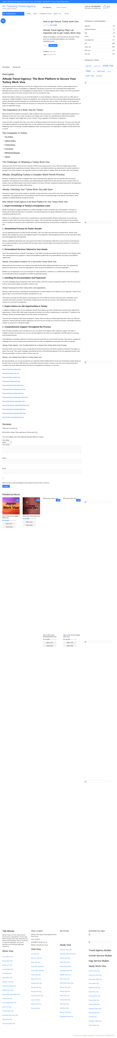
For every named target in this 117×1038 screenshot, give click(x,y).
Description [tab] (6, 67)
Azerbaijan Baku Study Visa (68, 954)
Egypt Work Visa (7, 1019)
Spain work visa (6, 1007)
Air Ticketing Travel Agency (19, 6)
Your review (6, 445)
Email (4, 468)
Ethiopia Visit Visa (36, 987)
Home (29, 13)
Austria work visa (7, 965)
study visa (88, 47)
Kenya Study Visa (94, 983)
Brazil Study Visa (65, 979)
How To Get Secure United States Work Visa (15, 405)
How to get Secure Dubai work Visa (13, 393)
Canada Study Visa (94, 971)
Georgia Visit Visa (36, 991)
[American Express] (61, 935)
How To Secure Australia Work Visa (13, 417)
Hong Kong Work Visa (8, 1023)
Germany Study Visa (66, 949)
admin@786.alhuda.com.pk (39, 942)
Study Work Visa (97, 966)
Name (4, 458)
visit (94, 71)
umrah (86, 36)
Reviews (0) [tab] (16, 67)
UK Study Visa (93, 1017)
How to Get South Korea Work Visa (12, 385)
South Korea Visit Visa (37, 970)
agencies (87, 26)
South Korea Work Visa (9, 986)
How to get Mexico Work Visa (11, 377)
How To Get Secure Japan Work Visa (13, 401)
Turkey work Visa (7, 998)
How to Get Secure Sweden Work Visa (14, 413)
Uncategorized (89, 40)
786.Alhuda (8, 931)
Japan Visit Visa (35, 1000)
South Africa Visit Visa (37, 966)
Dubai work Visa (7, 973)
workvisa (99, 76)
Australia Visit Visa (36, 983)
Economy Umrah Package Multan (60, 1)
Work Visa (7, 951)
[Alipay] (74, 939)
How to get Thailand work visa (11, 381)
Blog (67, 13)
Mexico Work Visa (7, 961)
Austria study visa (65, 958)
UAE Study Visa (64, 1004)
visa (48, 54)
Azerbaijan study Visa (66, 970)
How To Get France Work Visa (11, 369)
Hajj (86, 33)
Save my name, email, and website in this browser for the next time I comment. (25, 483)
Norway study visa (65, 987)
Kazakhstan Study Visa (95, 979)
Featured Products (90, 29)
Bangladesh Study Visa (66, 1016)
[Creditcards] (71, 939)
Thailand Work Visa (8, 1011)
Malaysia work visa (7, 982)
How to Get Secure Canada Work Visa (13, 409)
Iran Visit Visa (35, 954)
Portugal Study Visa (94, 996)
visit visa (87, 54)
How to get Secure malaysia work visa (13, 389)
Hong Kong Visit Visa (37, 996)
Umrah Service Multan (100, 955)
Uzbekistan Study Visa (95, 1021)
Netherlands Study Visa (66, 983)
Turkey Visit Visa (36, 975)
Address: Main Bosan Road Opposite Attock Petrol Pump (17, 1)
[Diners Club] (74, 935)
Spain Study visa (64, 995)
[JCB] (61, 939)
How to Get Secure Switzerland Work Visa (15, 397)
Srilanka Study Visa (94, 1012)
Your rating (6, 440)
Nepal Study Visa (94, 992)
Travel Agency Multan (100, 950)
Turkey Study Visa (65, 1000)
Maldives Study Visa (94, 987)
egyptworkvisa (97, 66)
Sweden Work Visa (7, 990)
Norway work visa (65, 991)
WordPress (112, 1035)
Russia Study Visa (94, 1000)
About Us (57, 13)
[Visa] (68, 935)
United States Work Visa (9, 1003)
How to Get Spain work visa (10, 373)
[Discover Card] (78, 935)
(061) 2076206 (38, 1)
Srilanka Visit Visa (36, 1004)
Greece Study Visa (65, 966)
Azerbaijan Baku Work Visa (10, 1015)
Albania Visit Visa (36, 979)
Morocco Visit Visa (36, 958)
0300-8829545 (46, 1)
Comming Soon (45, 13)
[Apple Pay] (64, 939)
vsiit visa (109, 71)
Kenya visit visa (35, 1008)
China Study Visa (65, 962)
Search (72, 7)
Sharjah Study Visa (94, 1004)
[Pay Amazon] (68, 939)
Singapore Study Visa (95, 1008)
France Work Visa (7, 957)
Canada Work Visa (7, 969)
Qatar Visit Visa (35, 962)
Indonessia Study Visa (95, 975)
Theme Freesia (100, 1035)
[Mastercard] (64, 935)
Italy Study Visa (64, 1008)
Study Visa (65, 944)
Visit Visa (36, 949)
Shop (35, 13)
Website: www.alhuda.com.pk (39, 945)
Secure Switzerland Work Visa (11, 994)
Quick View (9, 527)
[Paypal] (71, 935)
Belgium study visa (65, 975)
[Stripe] (81, 935)
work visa (52, 51)
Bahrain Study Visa (65, 1012)
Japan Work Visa (7, 977)
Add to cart (53, 45)
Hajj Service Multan (99, 960)
